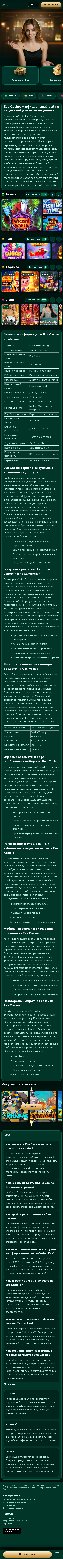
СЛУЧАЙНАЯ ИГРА (31, 1106)
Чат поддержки (10, 1518)
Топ (31, 96)
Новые (13, 96)
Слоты (49, 96)
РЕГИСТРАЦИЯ (51, 5)
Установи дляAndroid (12, 1530)
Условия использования (14, 1502)
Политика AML (10, 1505)
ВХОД (33, 5)
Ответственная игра (13, 1508)
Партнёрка (8, 1524)
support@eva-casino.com (15, 1521)
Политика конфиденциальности (19, 1500)
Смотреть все (36, 194)
